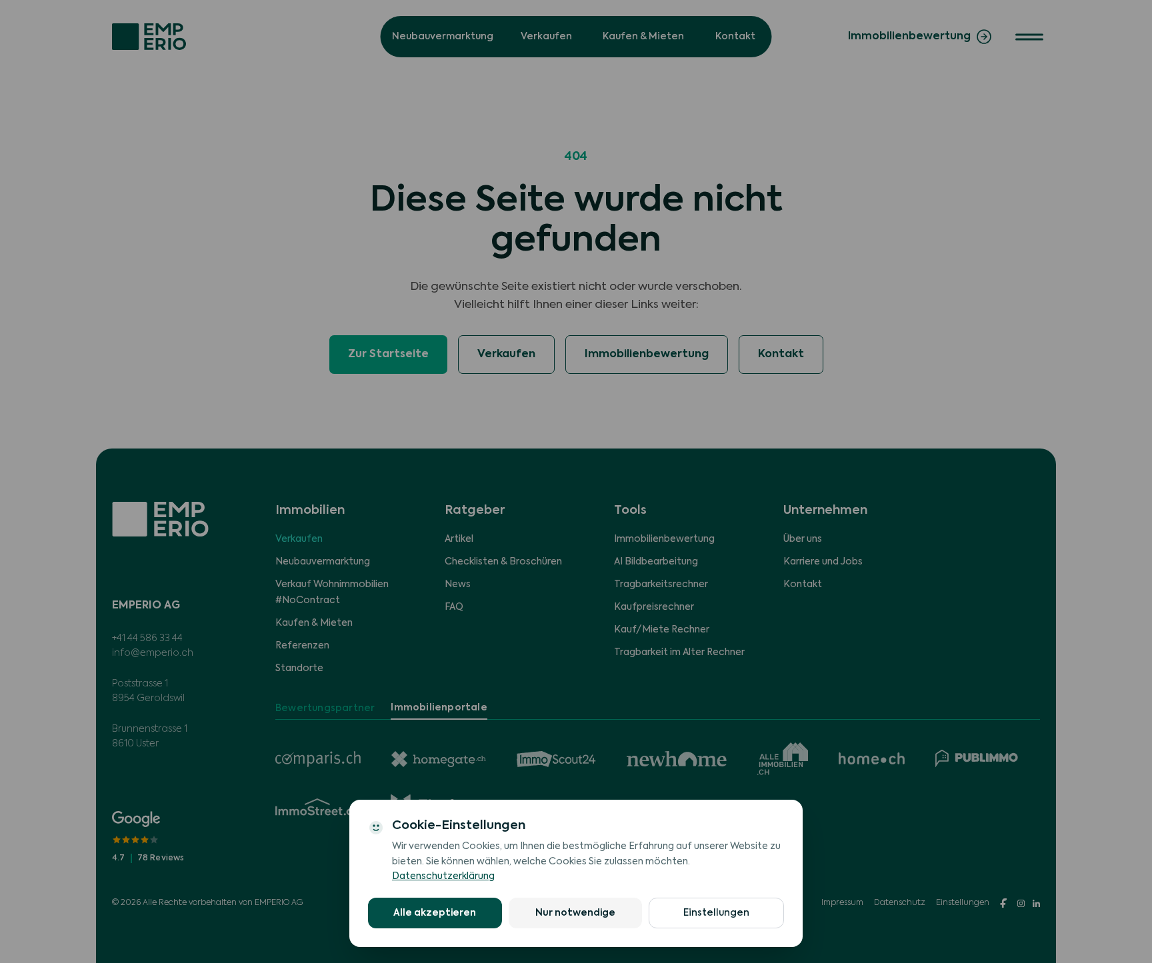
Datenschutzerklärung (443, 876)
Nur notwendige (575, 913)
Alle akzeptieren (434, 913)
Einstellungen (716, 913)
